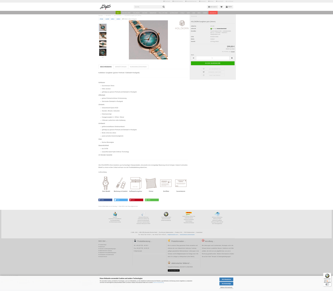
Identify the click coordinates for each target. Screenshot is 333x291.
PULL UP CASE (163, 13)
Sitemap (211, 1)
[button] (193, 58)
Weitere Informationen (226, 287)
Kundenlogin (230, 1)
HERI (188, 13)
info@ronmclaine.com (173, 234)
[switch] (327, 284)
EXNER (205, 13)
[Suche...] (163, 7)
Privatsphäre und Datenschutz (107, 254)
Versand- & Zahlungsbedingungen (108, 248)
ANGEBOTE (213, 13)
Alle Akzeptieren (226, 279)
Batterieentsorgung (178, 1)
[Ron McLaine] (115, 7)
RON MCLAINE (126, 13)
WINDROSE (153, 13)
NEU (118, 13)
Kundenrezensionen (138, 67)
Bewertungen (120, 67)
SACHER (144, 13)
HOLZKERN (136, 13)
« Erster (101, 19)
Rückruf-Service (103, 256)
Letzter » (118, 19)
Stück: (192, 54)
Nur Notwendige (226, 283)
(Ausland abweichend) (221, 28)
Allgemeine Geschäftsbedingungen (108, 252)
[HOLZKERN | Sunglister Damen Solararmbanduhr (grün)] (148, 39)
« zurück (107, 19)
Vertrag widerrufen (174, 270)
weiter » (113, 19)
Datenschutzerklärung (158, 282)
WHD (199, 13)
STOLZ (182, 13)
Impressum (203, 1)
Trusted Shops (103, 244)
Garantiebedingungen (191, 1)
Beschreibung (106, 67)
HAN (193, 13)
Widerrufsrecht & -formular (106, 250)
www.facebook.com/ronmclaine (187, 234)
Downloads (167, 1)
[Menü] (330, 274)
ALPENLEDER (174, 13)
